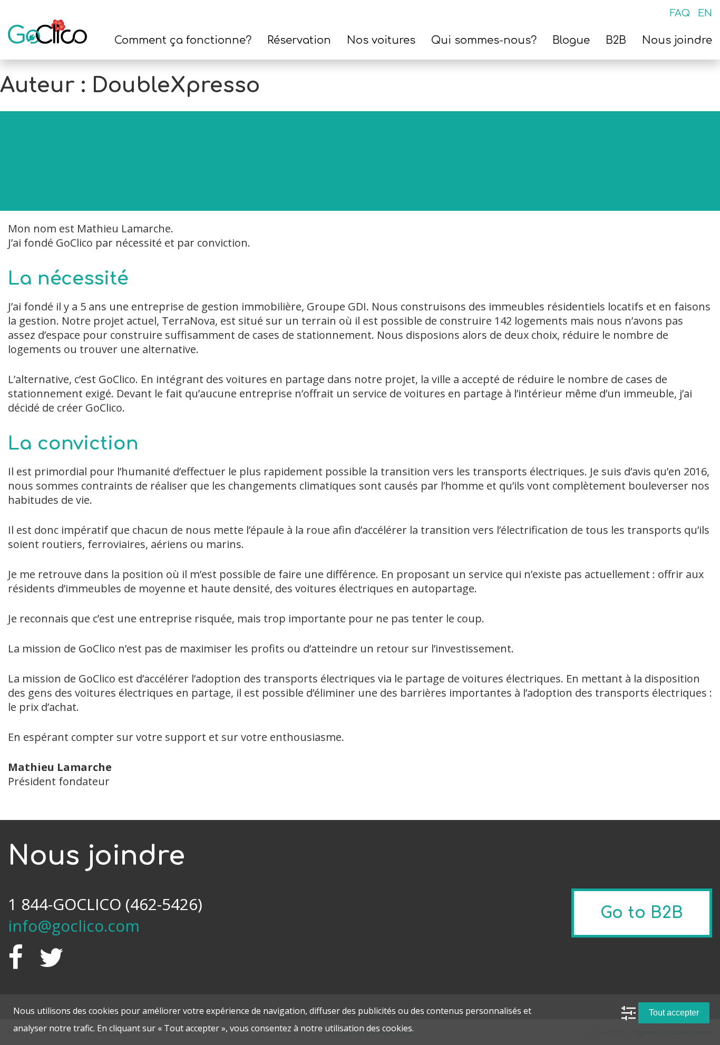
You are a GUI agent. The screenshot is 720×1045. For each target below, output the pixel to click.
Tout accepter (674, 1012)
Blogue (571, 40)
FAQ (680, 13)
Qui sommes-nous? (484, 40)
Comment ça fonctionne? (182, 40)
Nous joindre (677, 40)
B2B (616, 40)
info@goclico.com (74, 925)
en (705, 13)
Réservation (299, 40)
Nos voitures (381, 40)
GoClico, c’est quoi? (142, 160)
